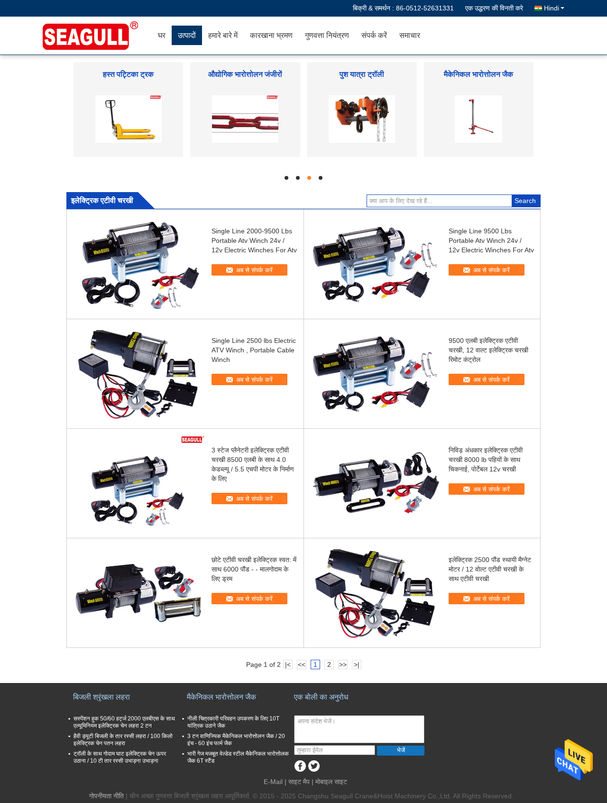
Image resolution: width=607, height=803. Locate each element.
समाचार (409, 35)
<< (301, 664)
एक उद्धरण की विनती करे (494, 8)
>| (356, 664)
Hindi (551, 8)
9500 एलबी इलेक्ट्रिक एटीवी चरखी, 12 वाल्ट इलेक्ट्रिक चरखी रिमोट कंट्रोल (488, 350)
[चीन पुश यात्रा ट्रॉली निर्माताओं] (362, 118)
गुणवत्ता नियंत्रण (327, 35)
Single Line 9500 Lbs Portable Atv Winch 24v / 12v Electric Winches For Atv (491, 240)
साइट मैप (299, 781)
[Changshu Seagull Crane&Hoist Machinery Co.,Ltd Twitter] (314, 766)
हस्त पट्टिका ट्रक (128, 74)
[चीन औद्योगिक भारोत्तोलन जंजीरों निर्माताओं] (245, 118)
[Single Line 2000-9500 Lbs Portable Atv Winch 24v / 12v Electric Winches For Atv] (138, 264)
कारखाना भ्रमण (271, 35)
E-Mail (273, 781)
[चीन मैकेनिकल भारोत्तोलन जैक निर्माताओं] (478, 118)
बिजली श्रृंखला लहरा (101, 697)
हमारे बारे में (223, 35)
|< (288, 664)
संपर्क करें (374, 35)
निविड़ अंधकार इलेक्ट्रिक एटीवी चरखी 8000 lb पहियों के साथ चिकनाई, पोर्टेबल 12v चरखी (486, 459)
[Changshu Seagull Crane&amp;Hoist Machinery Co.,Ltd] (97, 36)
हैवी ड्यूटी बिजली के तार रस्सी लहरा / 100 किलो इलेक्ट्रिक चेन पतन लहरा (123, 740)
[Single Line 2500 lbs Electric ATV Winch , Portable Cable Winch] (138, 373)
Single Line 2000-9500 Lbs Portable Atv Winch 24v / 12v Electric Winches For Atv (254, 240)
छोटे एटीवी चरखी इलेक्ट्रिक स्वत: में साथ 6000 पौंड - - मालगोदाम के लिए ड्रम (254, 569)
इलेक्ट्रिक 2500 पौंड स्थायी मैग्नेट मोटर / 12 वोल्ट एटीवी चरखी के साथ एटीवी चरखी (490, 569)
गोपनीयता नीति (106, 796)
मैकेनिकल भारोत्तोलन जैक (478, 74)
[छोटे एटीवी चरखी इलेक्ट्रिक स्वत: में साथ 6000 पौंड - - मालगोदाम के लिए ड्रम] (138, 592)
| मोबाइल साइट (329, 781)
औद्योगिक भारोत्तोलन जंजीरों (245, 74)
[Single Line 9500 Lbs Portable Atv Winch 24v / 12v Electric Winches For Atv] (375, 264)
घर (162, 35)
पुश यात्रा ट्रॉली (362, 74)
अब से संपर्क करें (254, 270)
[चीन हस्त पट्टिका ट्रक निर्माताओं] (128, 118)
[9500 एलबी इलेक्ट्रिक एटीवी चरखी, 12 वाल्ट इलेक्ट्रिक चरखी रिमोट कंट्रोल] (375, 373)
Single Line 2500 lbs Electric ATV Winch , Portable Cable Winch (254, 350)
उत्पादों (187, 35)
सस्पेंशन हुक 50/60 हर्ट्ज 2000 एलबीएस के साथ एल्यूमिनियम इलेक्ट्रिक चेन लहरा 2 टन (124, 722)
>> (343, 664)
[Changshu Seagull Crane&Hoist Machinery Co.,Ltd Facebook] (300, 766)
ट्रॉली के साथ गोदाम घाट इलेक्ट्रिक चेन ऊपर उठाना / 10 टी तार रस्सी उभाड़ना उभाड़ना (120, 757)
